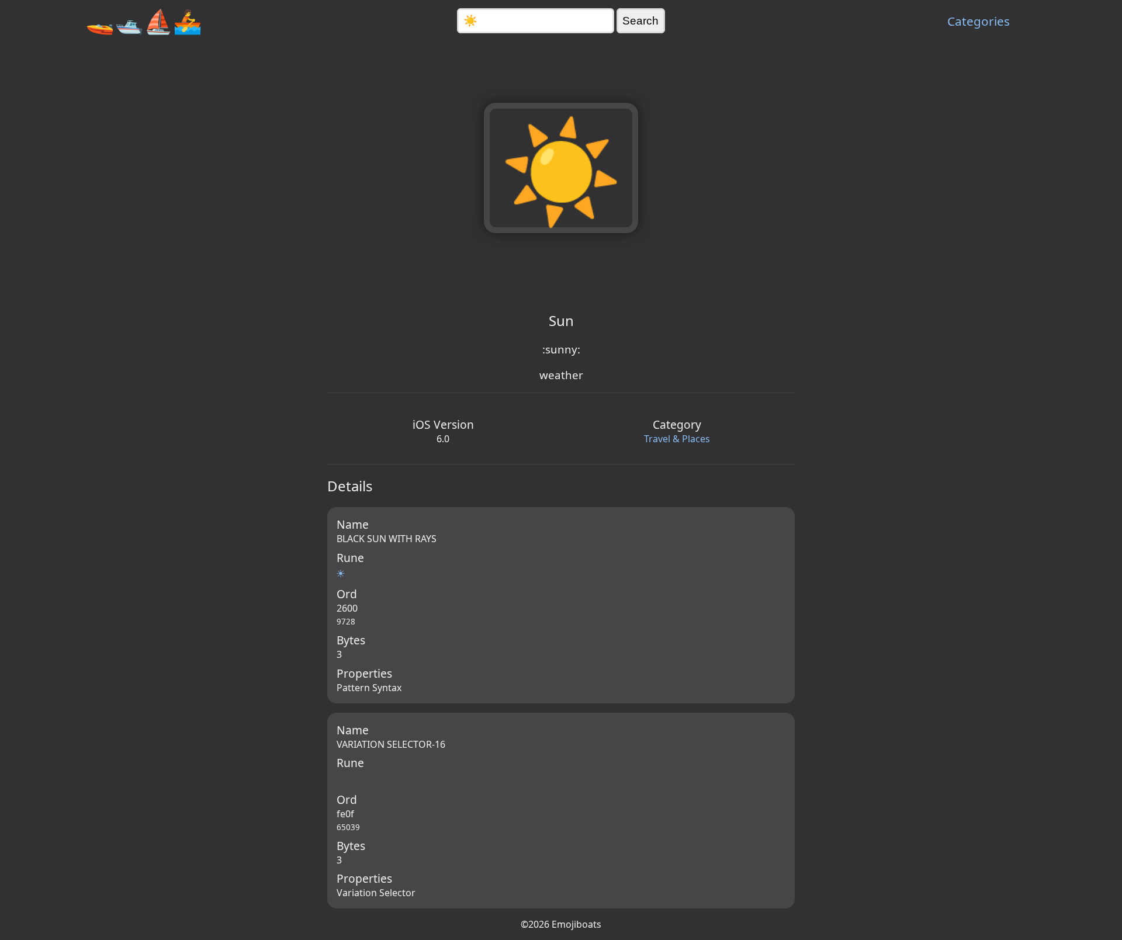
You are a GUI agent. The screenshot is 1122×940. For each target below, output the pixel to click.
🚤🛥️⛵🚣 (143, 21)
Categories (978, 21)
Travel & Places (677, 438)
